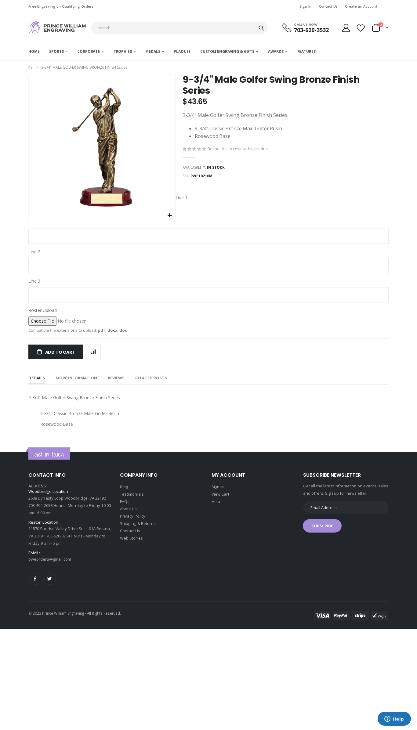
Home (30, 67)
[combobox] (179, 28)
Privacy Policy (132, 516)
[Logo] (57, 27)
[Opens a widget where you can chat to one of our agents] (394, 719)
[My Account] (345, 28)
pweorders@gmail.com (49, 559)
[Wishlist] (361, 28)
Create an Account (361, 6)
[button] (170, 215)
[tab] (36, 378)
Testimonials (132, 494)
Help (216, 501)
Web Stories (131, 538)
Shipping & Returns (138, 523)
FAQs (124, 501)
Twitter (49, 579)
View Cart (220, 494)
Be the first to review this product (238, 148)
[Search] (261, 28)
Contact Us (328, 6)
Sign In (305, 6)
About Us (128, 508)
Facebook (35, 579)
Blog (124, 487)
